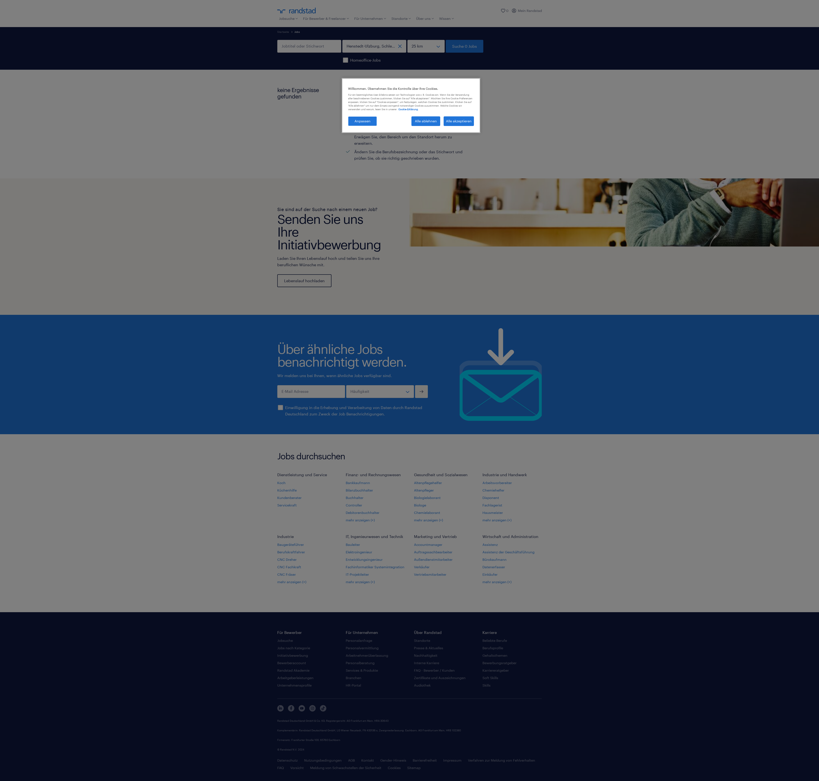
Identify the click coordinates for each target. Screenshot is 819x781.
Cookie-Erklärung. (408, 109)
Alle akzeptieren (459, 121)
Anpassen (362, 121)
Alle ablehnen (426, 121)
